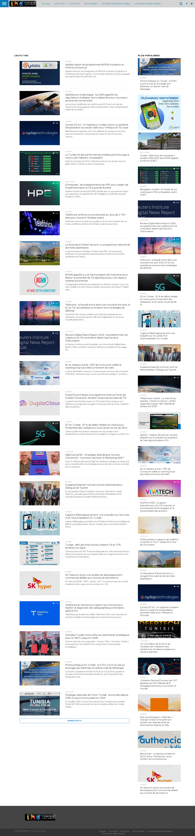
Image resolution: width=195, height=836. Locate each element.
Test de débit (90, 3)
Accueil (46, 3)
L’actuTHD (59, 3)
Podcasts (74, 3)
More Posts (75, 721)
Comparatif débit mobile (147, 3)
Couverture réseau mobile (115, 3)
